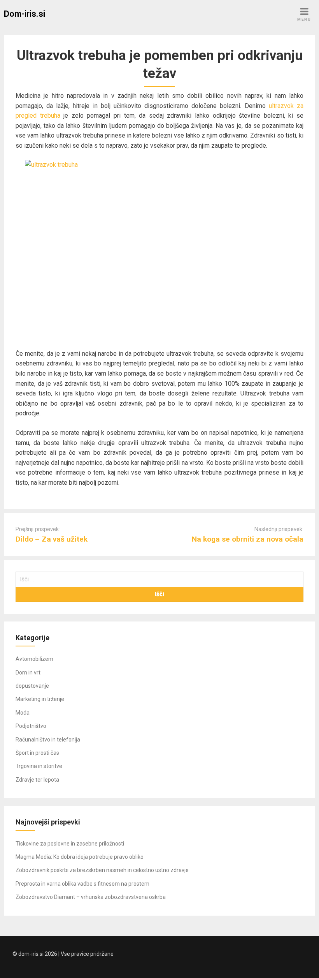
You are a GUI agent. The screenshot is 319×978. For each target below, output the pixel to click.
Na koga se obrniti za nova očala (247, 539)
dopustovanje (32, 686)
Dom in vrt (28, 672)
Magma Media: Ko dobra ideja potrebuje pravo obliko (80, 857)
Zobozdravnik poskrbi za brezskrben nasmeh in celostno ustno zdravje (102, 870)
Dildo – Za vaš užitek (52, 539)
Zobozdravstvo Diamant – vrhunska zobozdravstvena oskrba (91, 897)
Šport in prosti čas (37, 753)
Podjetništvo (31, 726)
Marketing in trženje (40, 699)
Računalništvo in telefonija (48, 739)
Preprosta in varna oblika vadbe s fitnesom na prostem (82, 884)
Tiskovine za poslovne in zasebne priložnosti (70, 843)
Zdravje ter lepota (37, 780)
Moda (23, 713)
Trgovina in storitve (39, 766)
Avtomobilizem (34, 659)
